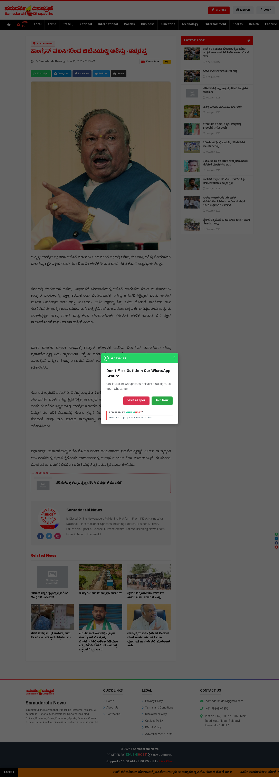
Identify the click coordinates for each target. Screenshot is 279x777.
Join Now (162, 400)
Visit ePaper (136, 400)
